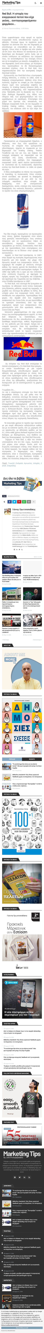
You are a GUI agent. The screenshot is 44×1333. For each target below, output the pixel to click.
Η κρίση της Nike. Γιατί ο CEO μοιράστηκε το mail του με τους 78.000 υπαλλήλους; (32, 577)
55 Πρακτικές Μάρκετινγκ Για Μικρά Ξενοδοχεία (18, 1138)
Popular (12, 759)
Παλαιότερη (37, 640)
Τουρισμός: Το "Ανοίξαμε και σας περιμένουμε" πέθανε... (22, 1297)
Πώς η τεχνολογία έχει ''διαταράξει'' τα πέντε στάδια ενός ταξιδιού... (27, 785)
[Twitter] (14, 501)
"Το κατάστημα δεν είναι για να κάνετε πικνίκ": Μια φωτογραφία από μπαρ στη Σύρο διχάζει (27, 766)
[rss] (22, 549)
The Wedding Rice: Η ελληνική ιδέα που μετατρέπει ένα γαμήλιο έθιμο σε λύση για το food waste (11, 578)
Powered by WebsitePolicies (8, 1330)
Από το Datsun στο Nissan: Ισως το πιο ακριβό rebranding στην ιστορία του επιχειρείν (22, 1032)
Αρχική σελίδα (6, 10)
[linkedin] (16, 549)
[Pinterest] (19, 501)
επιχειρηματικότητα (18, 10)
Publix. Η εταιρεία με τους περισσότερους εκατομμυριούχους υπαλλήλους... (10, 605)
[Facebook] (9, 501)
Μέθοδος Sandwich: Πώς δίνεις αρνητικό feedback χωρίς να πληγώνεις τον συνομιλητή (27, 775)
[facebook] (14, 549)
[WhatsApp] (24, 501)
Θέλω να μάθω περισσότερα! (10, 1325)
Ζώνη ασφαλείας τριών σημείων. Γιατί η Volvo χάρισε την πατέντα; (32, 630)
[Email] (29, 501)
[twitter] (19, 549)
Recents (32, 759)
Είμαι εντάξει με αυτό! (22, 1328)
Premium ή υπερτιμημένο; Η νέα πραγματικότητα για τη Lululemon (11, 630)
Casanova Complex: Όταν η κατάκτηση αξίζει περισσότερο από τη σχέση (26, 1306)
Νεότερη (6, 640)
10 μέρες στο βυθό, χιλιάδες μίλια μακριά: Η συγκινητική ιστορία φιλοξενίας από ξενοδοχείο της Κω (22, 1067)
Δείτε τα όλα (38, 557)
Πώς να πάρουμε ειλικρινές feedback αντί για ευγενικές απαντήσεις (21, 1058)
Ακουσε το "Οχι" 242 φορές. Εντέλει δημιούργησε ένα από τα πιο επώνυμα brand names (32, 605)
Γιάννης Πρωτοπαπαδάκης (23, 509)
